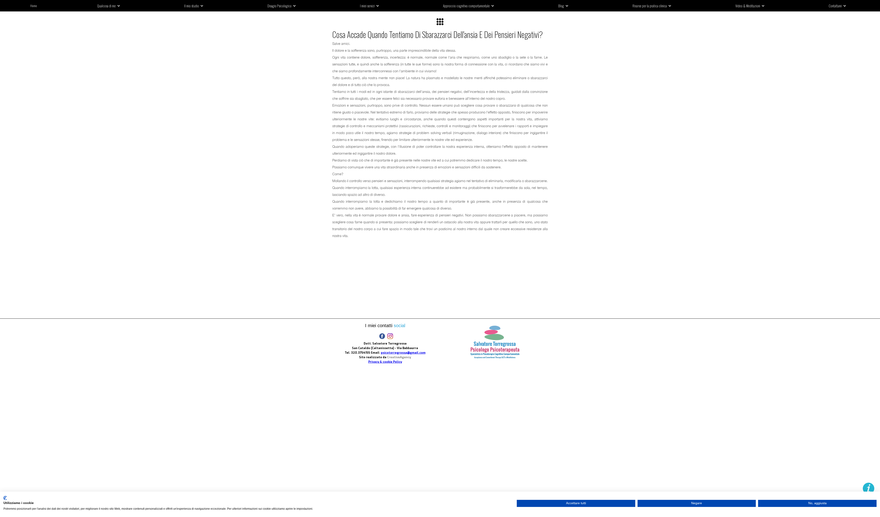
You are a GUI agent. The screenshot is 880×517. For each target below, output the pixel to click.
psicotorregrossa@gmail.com (403, 353)
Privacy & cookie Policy (385, 362)
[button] (110, 5)
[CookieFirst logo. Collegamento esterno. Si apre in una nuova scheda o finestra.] (5, 498)
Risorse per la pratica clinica (649, 5)
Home (33, 5)
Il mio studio (191, 5)
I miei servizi (367, 5)
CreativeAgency (399, 357)
